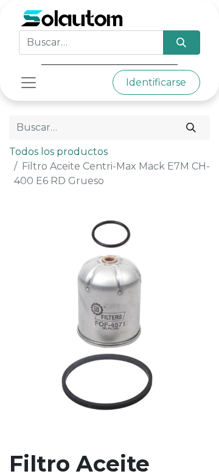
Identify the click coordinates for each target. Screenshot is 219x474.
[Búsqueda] (181, 42)
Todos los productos (58, 151)
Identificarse (156, 82)
